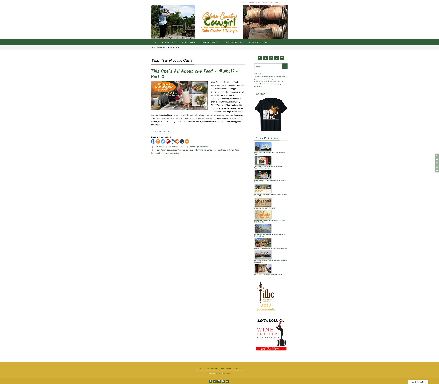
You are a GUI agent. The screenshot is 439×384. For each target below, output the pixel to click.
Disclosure (267, 2)
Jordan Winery (160, 150)
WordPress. (227, 374)
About (243, 2)
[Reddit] (177, 141)
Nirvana (218, 374)
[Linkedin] (172, 141)
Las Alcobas (172, 150)
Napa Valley (183, 150)
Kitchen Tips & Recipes (198, 147)
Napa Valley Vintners (197, 150)
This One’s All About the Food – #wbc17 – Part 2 (195, 74)
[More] (187, 141)
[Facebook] (436, 156)
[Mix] (158, 141)
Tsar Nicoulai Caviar (225, 150)
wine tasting (174, 153)
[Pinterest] (436, 163)
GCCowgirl (159, 147)
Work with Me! (254, 2)
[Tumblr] (182, 141)
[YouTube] (436, 170)
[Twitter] (436, 159)
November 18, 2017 (177, 147)
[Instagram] (436, 166)
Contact (278, 2)
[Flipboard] (168, 141)
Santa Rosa (211, 150)
